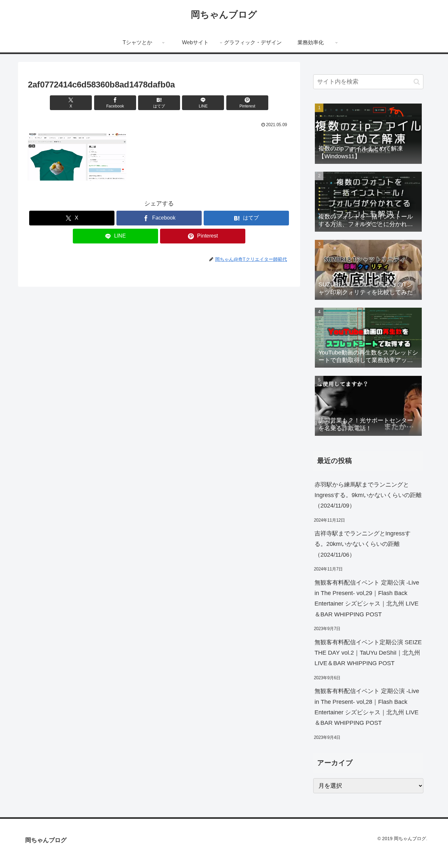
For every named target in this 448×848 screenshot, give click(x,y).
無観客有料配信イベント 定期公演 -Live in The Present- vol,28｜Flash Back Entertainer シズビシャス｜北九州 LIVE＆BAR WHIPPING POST (367, 707)
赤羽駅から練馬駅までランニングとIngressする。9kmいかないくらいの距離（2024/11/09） (368, 495)
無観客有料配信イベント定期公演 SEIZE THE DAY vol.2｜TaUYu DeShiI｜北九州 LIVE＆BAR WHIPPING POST (368, 653)
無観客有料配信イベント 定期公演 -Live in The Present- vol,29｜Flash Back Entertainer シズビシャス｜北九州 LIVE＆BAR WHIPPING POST (367, 598)
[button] (416, 82)
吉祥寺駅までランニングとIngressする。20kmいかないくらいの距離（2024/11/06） (363, 544)
